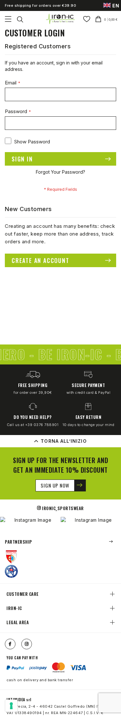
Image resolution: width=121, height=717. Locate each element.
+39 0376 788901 (42, 424)
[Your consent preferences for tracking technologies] (11, 706)
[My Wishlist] (86, 19)
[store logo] (61, 19)
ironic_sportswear (63, 508)
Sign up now (55, 485)
